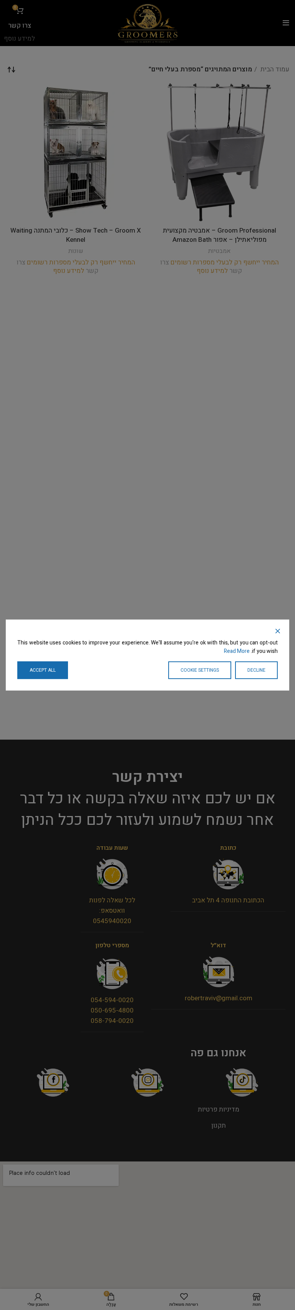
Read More (237, 651)
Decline (256, 670)
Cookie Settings (200, 670)
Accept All (43, 670)
